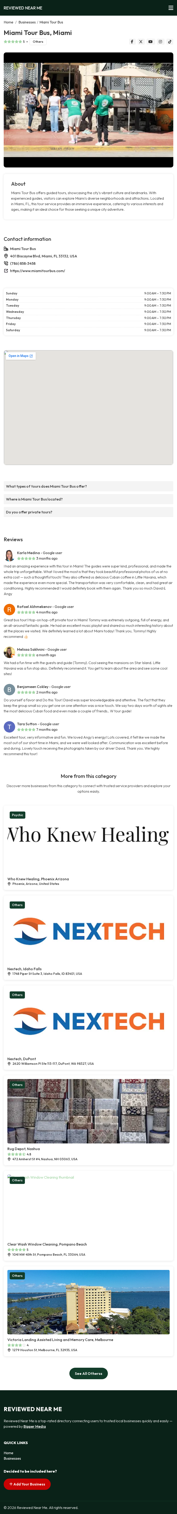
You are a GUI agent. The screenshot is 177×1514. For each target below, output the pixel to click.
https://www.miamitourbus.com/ (37, 270)
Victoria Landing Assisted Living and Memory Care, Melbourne (60, 1339)
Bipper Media (35, 1426)
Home (8, 22)
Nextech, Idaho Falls (24, 969)
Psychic (17, 815)
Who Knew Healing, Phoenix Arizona (38, 879)
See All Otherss (88, 1373)
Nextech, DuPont (21, 1058)
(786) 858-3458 (22, 263)
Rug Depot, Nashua (23, 1148)
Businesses (27, 22)
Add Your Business (29, 1484)
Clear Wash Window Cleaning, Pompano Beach (47, 1244)
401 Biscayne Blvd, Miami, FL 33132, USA (43, 256)
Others (38, 42)
